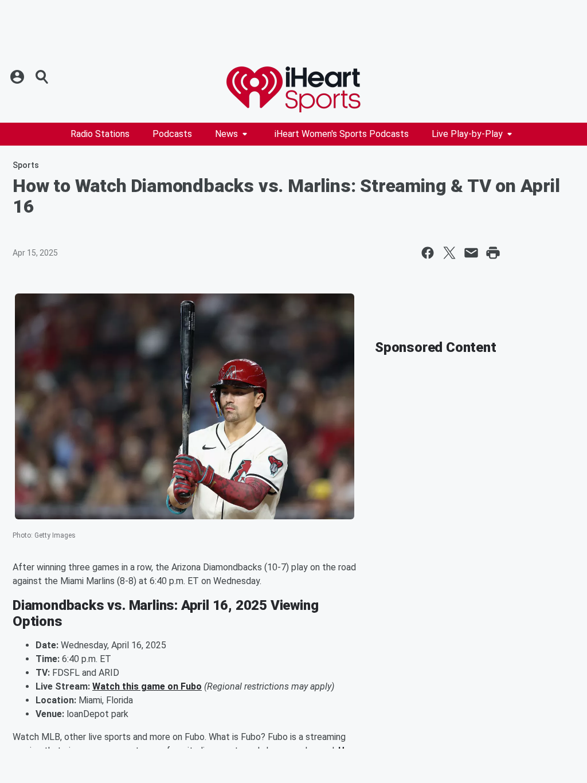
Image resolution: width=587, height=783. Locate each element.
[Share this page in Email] (471, 253)
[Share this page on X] (449, 253)
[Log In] (18, 77)
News (226, 133)
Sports (26, 165)
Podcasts (172, 133)
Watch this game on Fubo (147, 686)
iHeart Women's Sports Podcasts (342, 133)
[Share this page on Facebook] (428, 253)
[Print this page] (493, 253)
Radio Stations (100, 133)
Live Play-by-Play (467, 133)
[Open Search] (42, 77)
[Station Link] (293, 89)
